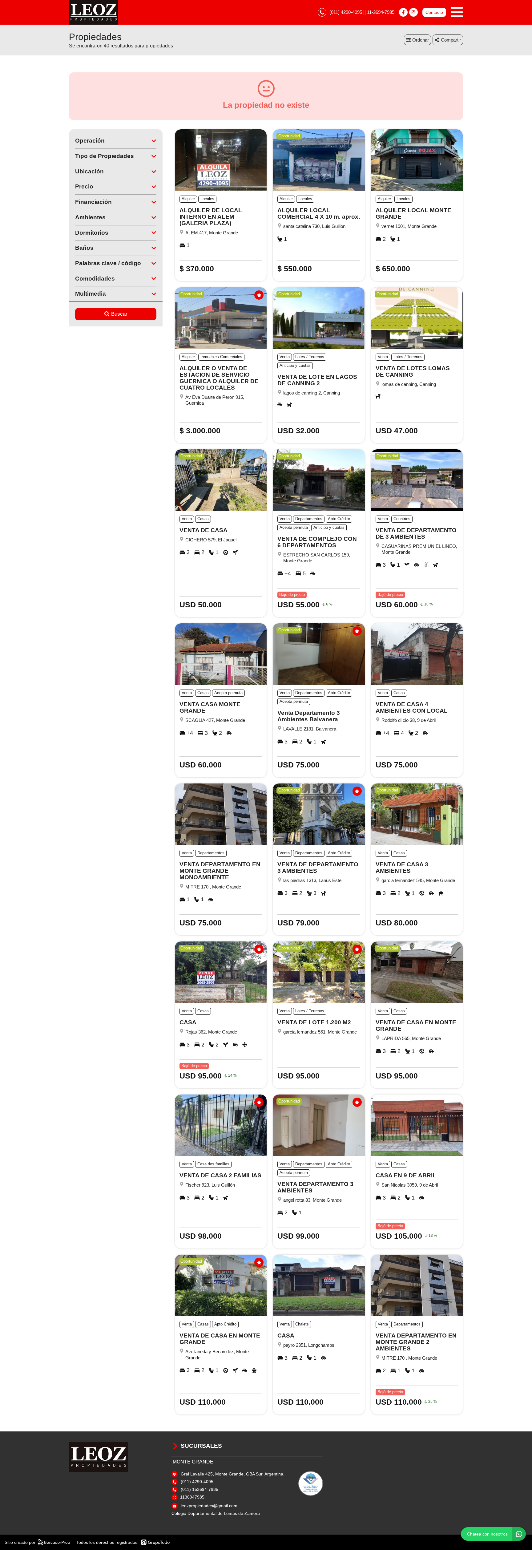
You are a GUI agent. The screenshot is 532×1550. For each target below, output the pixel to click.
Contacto (434, 12)
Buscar (119, 314)
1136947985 (192, 1497)
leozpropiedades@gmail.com (209, 1505)
